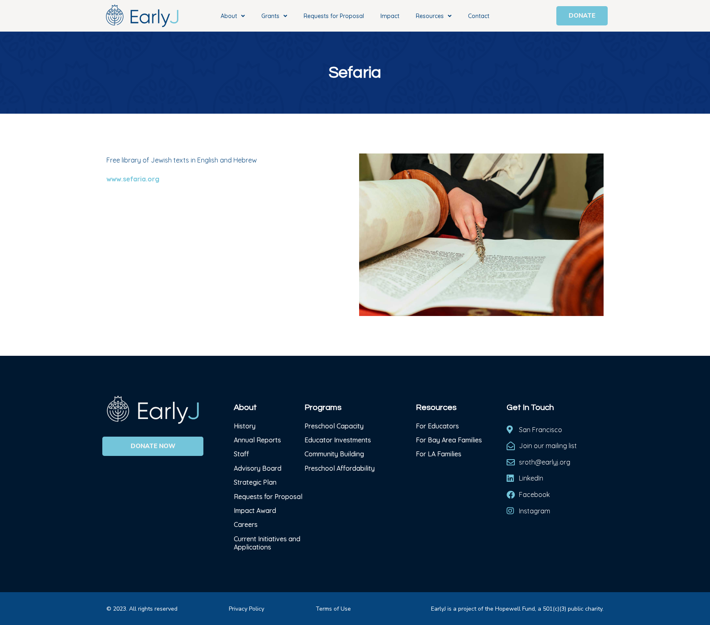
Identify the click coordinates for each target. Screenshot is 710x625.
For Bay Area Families (449, 440)
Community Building (334, 454)
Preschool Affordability (339, 468)
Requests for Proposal (334, 16)
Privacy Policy (246, 609)
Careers (246, 524)
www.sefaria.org (132, 179)
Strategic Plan (255, 482)
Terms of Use (333, 609)
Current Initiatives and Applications (267, 543)
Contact (478, 16)
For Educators (437, 426)
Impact (389, 16)
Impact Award (255, 510)
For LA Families (438, 454)
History (245, 426)
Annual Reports (257, 440)
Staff (241, 454)
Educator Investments (337, 440)
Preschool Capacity (334, 426)
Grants (270, 16)
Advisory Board (257, 468)
